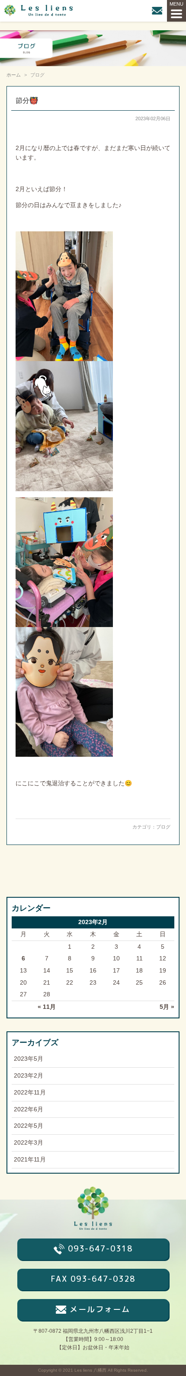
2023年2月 (28, 1075)
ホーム (13, 74)
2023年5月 (28, 1059)
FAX (93, 1279)
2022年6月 (28, 1109)
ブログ (163, 826)
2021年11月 (30, 1159)
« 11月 (47, 1007)
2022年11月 (30, 1092)
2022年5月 (28, 1126)
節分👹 (27, 100)
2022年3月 (28, 1142)
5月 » (167, 1007)
